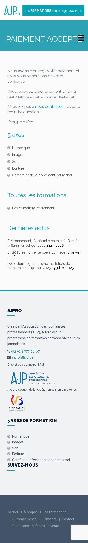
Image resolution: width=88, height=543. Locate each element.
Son (15, 162)
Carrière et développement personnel (42, 175)
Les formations (54, 512)
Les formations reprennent (33, 208)
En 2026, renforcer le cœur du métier (36, 252)
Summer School (24, 519)
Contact (68, 519)
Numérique (21, 148)
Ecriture (18, 168)
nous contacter (49, 106)
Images (18, 155)
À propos (31, 512)
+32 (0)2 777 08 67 (25, 351)
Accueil (13, 512)
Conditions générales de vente (35, 526)
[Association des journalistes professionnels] (32, 378)
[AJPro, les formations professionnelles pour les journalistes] (44, 10)
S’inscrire (50, 519)
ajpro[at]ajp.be (22, 357)
